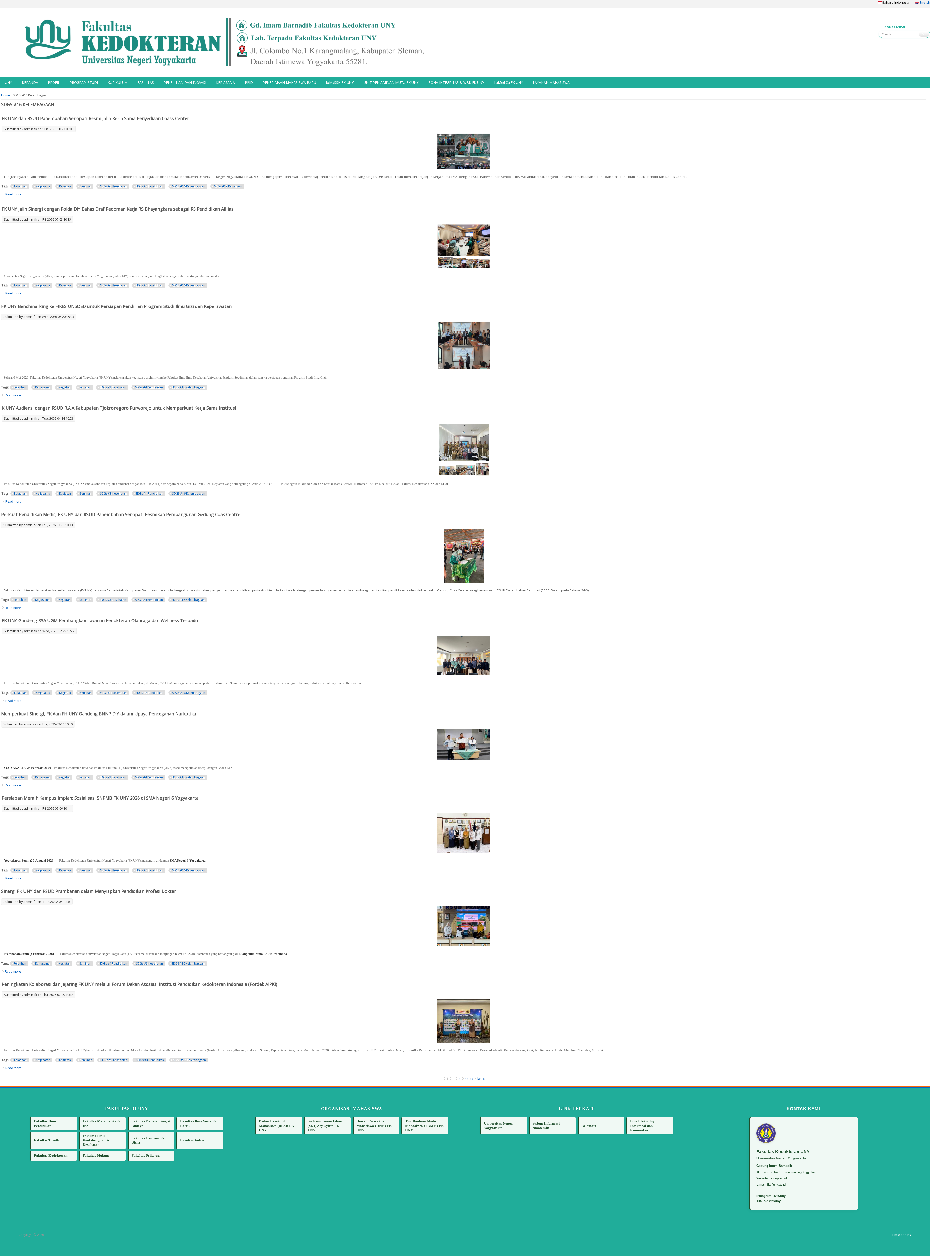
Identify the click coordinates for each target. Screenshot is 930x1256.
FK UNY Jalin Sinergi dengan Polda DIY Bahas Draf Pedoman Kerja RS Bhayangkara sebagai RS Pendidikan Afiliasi (118, 209)
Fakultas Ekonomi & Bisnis (148, 1140)
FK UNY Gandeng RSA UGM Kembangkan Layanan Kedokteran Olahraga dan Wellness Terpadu (100, 620)
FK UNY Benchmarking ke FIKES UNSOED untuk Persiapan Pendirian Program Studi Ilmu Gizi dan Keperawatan (116, 306)
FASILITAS (146, 82)
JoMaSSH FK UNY (340, 82)
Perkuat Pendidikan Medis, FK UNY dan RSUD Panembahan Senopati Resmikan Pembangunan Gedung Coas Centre (120, 514)
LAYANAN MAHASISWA (551, 82)
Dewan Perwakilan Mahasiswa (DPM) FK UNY (374, 1125)
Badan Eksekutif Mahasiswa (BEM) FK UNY (276, 1125)
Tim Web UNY (901, 1235)
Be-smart (588, 1126)
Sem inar (86, 1060)
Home (5, 95)
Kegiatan (65, 186)
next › (469, 1078)
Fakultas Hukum (96, 1155)
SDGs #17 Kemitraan (228, 186)
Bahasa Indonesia (895, 2)
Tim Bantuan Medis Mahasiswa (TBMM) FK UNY (424, 1125)
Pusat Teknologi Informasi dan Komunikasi (642, 1125)
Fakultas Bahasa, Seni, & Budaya (151, 1123)
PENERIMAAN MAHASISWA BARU (289, 82)
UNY (8, 82)
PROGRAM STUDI (84, 82)
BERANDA (30, 82)
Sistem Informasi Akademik (546, 1125)
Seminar (85, 186)
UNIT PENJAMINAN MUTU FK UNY (391, 82)
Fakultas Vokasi (192, 1140)
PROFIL (54, 82)
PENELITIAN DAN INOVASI (185, 82)
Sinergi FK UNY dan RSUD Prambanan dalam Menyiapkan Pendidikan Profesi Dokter (88, 891)
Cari (924, 34)
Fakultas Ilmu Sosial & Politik (198, 1123)
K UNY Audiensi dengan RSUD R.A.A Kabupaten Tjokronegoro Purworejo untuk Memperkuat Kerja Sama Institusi (119, 408)
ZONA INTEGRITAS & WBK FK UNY (456, 82)
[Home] (232, 42)
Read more (13, 194)
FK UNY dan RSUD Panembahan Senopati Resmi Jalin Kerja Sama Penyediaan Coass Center (95, 118)
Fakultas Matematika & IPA (102, 1123)
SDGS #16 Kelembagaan (188, 186)
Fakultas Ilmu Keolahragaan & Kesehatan (96, 1140)
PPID (249, 82)
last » (481, 1078)
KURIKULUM (118, 82)
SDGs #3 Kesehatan (113, 186)
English (924, 2)
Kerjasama (43, 186)
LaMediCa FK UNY (508, 82)
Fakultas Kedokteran (50, 1155)
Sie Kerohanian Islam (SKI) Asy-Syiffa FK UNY (325, 1125)
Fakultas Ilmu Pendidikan (45, 1123)
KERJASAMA (225, 82)
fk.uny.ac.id (778, 1178)
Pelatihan (20, 186)
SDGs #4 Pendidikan (149, 186)
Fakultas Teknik (46, 1140)
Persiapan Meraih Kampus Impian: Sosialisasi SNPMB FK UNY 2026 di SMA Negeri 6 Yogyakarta (100, 798)
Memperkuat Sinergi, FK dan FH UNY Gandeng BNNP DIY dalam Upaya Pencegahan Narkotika (98, 714)
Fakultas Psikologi (146, 1155)
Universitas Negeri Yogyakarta (498, 1125)
